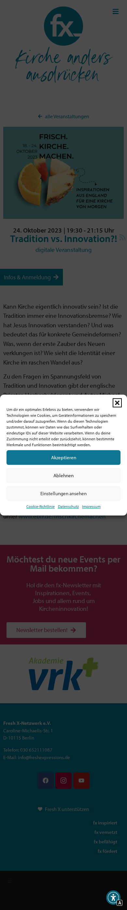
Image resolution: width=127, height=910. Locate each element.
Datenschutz (68, 506)
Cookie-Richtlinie (40, 506)
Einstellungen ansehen (63, 493)
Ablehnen (63, 475)
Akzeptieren (63, 457)
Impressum (91, 506)
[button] (117, 402)
